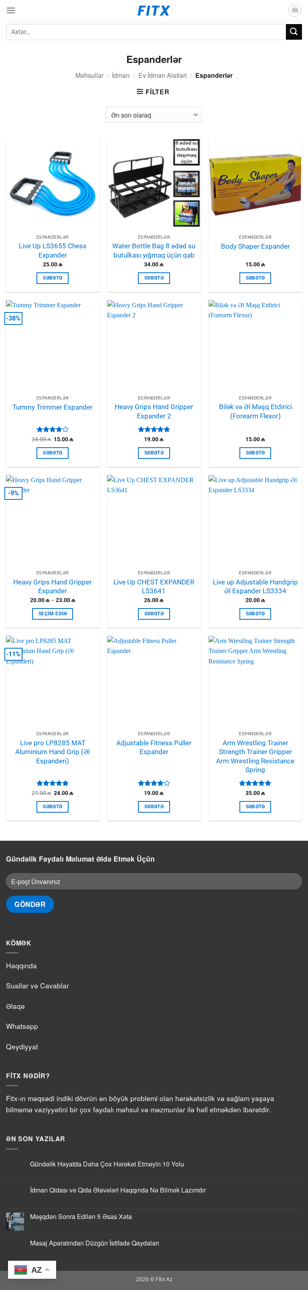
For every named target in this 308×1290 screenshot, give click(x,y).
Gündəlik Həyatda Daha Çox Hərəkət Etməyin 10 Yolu (107, 1164)
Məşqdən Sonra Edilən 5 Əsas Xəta (81, 1216)
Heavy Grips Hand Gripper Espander (52, 586)
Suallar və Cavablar (37, 985)
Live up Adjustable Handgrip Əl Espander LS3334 (255, 586)
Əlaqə (15, 1006)
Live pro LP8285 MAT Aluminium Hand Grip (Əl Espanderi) (52, 752)
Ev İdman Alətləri (162, 75)
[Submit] (294, 32)
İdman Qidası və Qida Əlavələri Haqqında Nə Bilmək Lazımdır (118, 1190)
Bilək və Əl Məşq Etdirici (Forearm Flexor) (255, 411)
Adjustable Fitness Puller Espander (153, 747)
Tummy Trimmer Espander (52, 407)
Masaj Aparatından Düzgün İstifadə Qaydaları (94, 1243)
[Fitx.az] (154, 10)
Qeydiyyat (22, 1046)
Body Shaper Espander (255, 246)
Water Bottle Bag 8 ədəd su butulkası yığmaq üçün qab (153, 250)
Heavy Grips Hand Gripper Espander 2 (154, 411)
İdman (121, 75)
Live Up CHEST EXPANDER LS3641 (153, 586)
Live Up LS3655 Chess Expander (53, 250)
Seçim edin (52, 614)
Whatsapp (22, 1026)
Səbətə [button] (52, 278)
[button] (11, 10)
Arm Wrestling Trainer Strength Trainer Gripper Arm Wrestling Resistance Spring (255, 756)
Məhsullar (89, 75)
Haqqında (21, 965)
